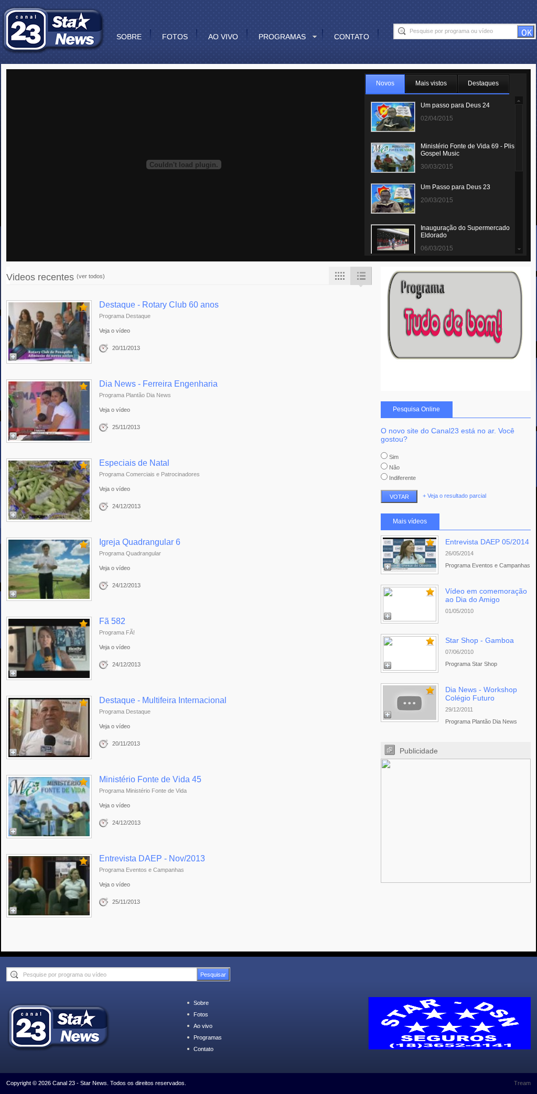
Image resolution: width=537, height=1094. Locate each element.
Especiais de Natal (134, 462)
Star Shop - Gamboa (479, 640)
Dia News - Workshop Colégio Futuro (481, 693)
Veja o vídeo (114, 330)
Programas (282, 36)
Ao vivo (223, 36)
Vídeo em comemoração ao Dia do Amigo (486, 595)
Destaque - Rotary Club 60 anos (159, 304)
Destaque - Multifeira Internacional (163, 700)
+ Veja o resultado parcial (454, 496)
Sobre (129, 36)
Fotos (175, 36)
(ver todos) (91, 276)
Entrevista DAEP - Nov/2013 (152, 858)
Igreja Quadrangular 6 (139, 542)
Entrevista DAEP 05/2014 (487, 542)
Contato (351, 36)
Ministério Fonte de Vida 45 (150, 779)
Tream (522, 1083)
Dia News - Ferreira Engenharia (158, 383)
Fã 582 (112, 621)
